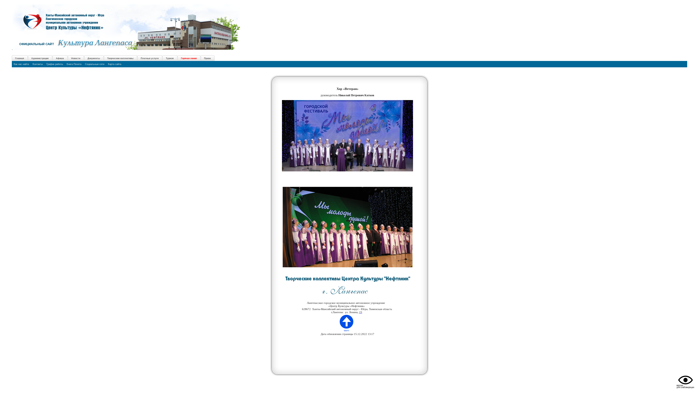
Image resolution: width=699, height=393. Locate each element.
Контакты (38, 64)
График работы (54, 64)
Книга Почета (74, 64)
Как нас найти (21, 64)
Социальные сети (94, 64)
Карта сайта (114, 64)
